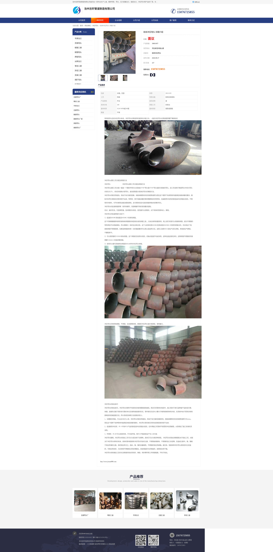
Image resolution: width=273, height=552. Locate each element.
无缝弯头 (78, 43)
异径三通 (78, 70)
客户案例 (173, 20)
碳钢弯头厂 (77, 127)
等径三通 (78, 66)
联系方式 (191, 20)
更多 (92, 92)
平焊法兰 (78, 38)
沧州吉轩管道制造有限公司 (87, 541)
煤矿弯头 (78, 80)
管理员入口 (105, 544)
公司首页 (81, 20)
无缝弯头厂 (77, 97)
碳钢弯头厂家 (78, 119)
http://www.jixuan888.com (108, 461)
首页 (81, 25)
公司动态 (154, 20)
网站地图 (112, 544)
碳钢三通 (78, 48)
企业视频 (118, 20)
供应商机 (100, 20)
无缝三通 (78, 75)
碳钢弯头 (78, 52)
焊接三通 (162, 515)
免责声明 (98, 544)
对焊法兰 (78, 61)
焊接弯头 (78, 57)
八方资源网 (90, 544)
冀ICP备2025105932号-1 (100, 537)
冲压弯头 (95, 25)
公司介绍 (136, 20)
